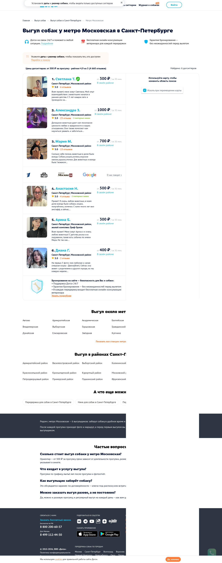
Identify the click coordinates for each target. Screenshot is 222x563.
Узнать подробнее (61, 295)
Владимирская (30, 326)
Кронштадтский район (64, 372)
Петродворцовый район (36, 379)
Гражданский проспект (124, 326)
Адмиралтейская (61, 320)
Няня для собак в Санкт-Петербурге (97, 402)
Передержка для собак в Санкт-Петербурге (48, 402)
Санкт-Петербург (93, 551)
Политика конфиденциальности (55, 552)
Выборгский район (92, 363)
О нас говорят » (114, 175)
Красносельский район (35, 372)
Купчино (116, 333)
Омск (113, 555)
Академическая (90, 320)
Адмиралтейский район (35, 363)
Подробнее (47, 43)
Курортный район (91, 372)
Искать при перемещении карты (164, 90)
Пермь (121, 555)
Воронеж (120, 551)
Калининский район (122, 363)
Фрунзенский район (122, 379)
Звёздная (87, 333)
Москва (78, 551)
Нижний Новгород (83, 555)
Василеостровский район (65, 363)
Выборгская (58, 326)
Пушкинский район (92, 379)
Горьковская (88, 326)
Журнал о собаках (149, 5)
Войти (174, 4)
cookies (58, 559)
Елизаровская (59, 333)
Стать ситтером (127, 5)
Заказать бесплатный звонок (55, 519)
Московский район (122, 372)
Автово (26, 320)
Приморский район (62, 379)
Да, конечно (173, 559)
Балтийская (118, 320)
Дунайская (28, 333)
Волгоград (108, 551)
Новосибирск (101, 555)
